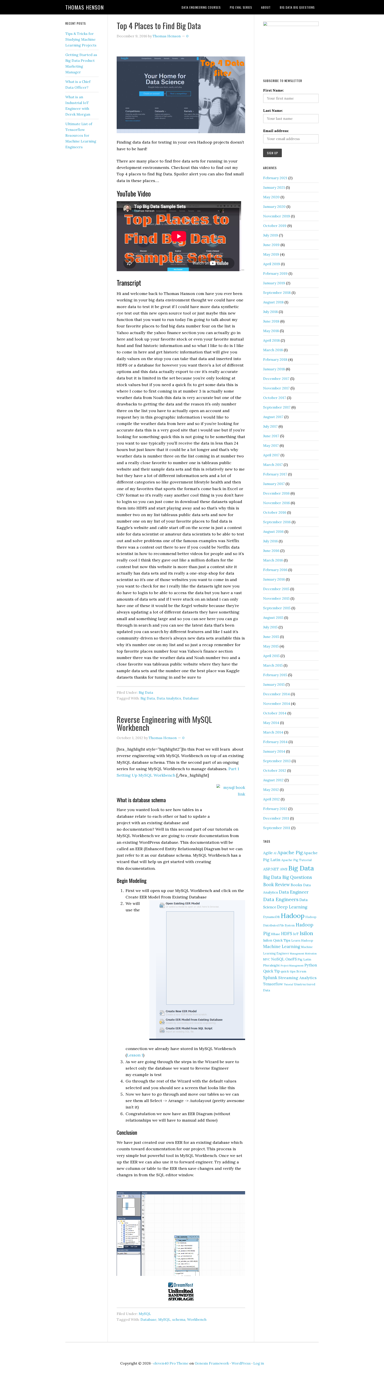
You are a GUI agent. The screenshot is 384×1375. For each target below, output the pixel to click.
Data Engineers (280, 899)
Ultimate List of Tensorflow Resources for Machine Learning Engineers (80, 135)
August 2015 (273, 617)
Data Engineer (294, 892)
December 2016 (276, 493)
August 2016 (273, 531)
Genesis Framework (212, 1363)
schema (178, 1319)
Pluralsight (271, 965)
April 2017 (271, 455)
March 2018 (273, 350)
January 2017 (274, 483)
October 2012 (274, 770)
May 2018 (271, 331)
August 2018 (273, 302)
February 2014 (275, 742)
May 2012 (271, 789)
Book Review (276, 885)
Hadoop (292, 915)
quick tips (288, 971)
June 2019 (271, 245)
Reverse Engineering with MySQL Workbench (164, 723)
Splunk (270, 977)
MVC (266, 959)
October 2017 (274, 397)
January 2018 (274, 369)
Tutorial (288, 984)
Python (310, 965)
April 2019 (271, 264)
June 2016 (271, 550)
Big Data (146, 692)
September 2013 (277, 761)
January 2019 (274, 283)
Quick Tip (271, 971)
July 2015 (270, 627)
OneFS (291, 959)
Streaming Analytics (297, 977)
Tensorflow (273, 984)
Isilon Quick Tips (276, 940)
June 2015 (271, 636)
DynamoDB (271, 917)
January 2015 (274, 684)
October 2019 (274, 225)
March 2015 (273, 665)
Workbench (196, 1319)
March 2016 (273, 560)
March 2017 (273, 464)
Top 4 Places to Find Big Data (159, 25)
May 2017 (271, 445)
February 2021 (275, 178)
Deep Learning (292, 907)
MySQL (145, 1313)
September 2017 (276, 407)
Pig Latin (304, 959)
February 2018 (275, 359)
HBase (275, 934)
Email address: (276, 130)
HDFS (286, 933)
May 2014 (271, 722)
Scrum (301, 971)
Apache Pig (290, 852)
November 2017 (276, 388)
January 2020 (274, 206)
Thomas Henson (84, 7)
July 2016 (270, 541)
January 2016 (274, 579)
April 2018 (271, 340)
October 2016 (274, 512)
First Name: (273, 90)
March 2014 (273, 732)
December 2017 (276, 378)
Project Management (292, 965)
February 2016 (275, 569)
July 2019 (270, 235)
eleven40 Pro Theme (170, 1363)
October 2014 (274, 713)
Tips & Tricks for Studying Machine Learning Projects (80, 39)
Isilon (306, 933)
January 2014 (274, 751)
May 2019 (271, 254)
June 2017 (271, 436)
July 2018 (270, 311)
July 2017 (270, 426)
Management (297, 953)
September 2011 (276, 828)
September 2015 (276, 608)
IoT (296, 934)
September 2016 (277, 522)
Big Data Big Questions (287, 877)
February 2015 (275, 675)
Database (191, 698)
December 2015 (276, 589)
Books (296, 884)
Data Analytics (169, 698)
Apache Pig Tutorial (296, 860)
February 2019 (275, 273)
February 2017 (275, 474)
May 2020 (271, 197)
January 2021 (274, 187)
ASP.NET (271, 869)
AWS (283, 869)
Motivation (311, 953)
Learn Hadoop (302, 940)
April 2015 (271, 655)
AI (275, 853)
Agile (268, 852)
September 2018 (277, 292)
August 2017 (273, 417)
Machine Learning (281, 946)
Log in (258, 1363)
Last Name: (273, 110)
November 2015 (276, 598)
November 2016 (276, 503)
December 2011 (276, 818)
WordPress (241, 1363)
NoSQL (277, 959)
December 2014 (276, 694)
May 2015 (271, 646)
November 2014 (276, 703)
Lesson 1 (135, 1055)
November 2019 (276, 216)
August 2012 (273, 780)
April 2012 (271, 799)
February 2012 (275, 808)
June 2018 (271, 321)
